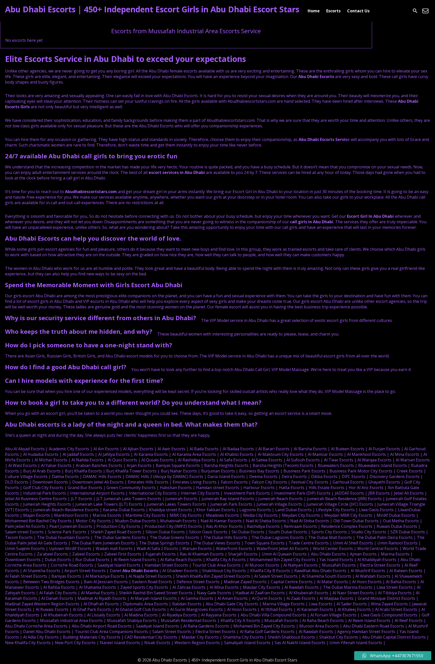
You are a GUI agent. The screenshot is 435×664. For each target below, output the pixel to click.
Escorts (333, 11)
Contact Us (358, 11)
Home (314, 11)
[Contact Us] (425, 10)
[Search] (415, 10)
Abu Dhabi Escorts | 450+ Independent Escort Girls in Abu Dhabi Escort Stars (152, 9)
